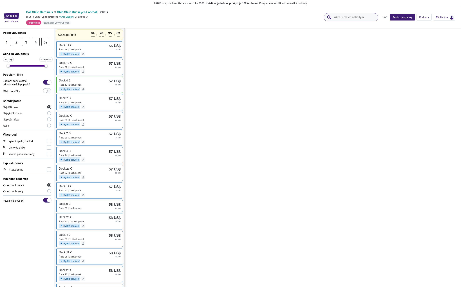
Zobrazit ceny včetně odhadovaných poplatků (16, 82)
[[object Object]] (47, 82)
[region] (293, 157)
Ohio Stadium (67, 16)
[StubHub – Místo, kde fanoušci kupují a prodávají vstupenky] (11, 17)
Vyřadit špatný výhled (20, 141)
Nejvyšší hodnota (13, 113)
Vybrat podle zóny (13, 191)
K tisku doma (15, 169)
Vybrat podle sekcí (13, 185)
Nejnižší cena (10, 107)
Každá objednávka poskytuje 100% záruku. (232, 3)
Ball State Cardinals (39, 12)
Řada (6, 125)
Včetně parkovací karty (21, 154)
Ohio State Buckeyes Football (77, 12)
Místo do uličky (11, 91)
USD (384, 17)
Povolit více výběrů (13, 200)
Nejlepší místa (11, 119)
